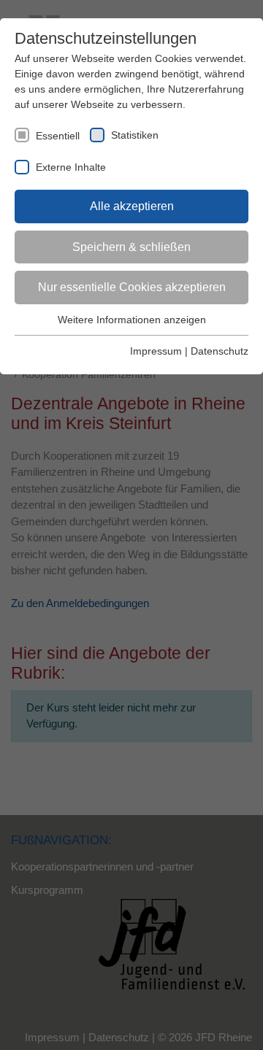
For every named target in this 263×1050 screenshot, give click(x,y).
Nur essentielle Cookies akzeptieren (132, 287)
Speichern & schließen (131, 247)
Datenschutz (219, 351)
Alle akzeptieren (132, 206)
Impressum (156, 351)
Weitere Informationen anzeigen (132, 319)
